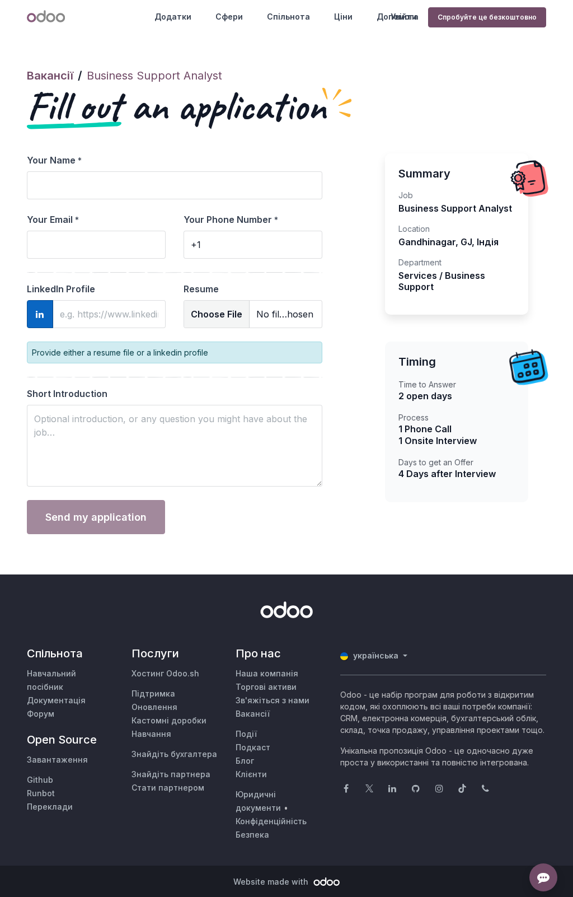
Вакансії (50, 75)
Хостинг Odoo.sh (165, 673)
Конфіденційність (271, 821)
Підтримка (153, 693)
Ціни (343, 16)
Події (246, 734)
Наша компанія (267, 673)
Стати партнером (167, 787)
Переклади (50, 806)
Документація (56, 700)
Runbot (41, 793)
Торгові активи (266, 687)
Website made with (272, 881)
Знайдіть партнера (170, 774)
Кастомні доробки (168, 720)
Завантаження (57, 759)
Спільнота (288, 16)
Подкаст (253, 747)
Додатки (172, 16)
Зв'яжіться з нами (272, 700)
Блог (245, 760)
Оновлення (154, 707)
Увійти (404, 16)
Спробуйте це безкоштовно (487, 17)
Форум (40, 713)
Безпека (252, 834)
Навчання (151, 734)
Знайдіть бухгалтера (174, 754)
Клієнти (251, 774)
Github (40, 779)
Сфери (229, 16)
